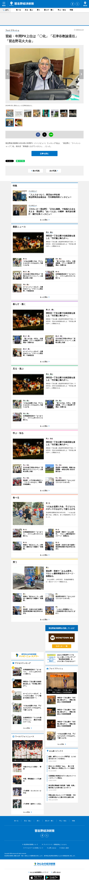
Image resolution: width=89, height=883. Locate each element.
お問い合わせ (52, 848)
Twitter (77, 4)
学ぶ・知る (62, 10)
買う (38, 10)
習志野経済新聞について (31, 844)
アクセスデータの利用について (34, 848)
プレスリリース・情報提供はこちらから (55, 844)
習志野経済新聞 (22, 4)
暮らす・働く (49, 10)
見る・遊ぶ (29, 10)
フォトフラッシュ (12, 30)
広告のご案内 (65, 848)
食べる (18, 10)
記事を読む (44, 153)
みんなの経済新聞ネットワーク (44, 864)
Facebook (72, 4)
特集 (71, 10)
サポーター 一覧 (62, 646)
